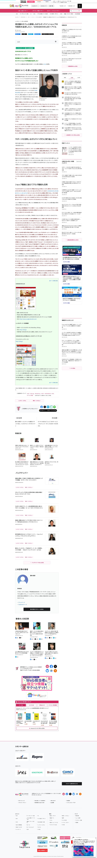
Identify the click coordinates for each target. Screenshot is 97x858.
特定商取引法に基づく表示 (39, 802)
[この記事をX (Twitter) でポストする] (45, 407)
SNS (34, 13)
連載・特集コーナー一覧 (25, 17)
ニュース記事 (78, 817)
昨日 (65, 77)
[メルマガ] (47, 666)
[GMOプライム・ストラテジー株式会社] (68, 773)
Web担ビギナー (35, 5)
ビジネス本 (31, 705)
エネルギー (55, 2)
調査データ (52, 817)
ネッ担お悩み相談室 (35, 670)
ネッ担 (29, 670)
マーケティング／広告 (24, 13)
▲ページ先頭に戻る (53, 280)
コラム (51, 820)
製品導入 (47, 1)
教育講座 (62, 2)
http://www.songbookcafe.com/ (28, 319)
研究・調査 (69, 1)
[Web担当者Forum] (21, 795)
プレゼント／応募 (79, 820)
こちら (44, 64)
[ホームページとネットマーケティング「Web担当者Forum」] (65, 838)
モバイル (39, 827)
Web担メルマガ (44, 5)
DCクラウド (65, 1)
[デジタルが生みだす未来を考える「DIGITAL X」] (54, 846)
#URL (53, 393)
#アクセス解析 (30, 395)
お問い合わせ (53, 800)
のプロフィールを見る (36, 609)
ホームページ (21, 602)
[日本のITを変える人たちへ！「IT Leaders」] (54, 842)
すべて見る (73, 368)
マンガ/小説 (64, 820)
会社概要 (52, 802)
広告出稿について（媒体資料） (40, 800)
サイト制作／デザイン (54, 13)
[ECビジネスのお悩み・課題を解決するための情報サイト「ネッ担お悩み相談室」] (42, 851)
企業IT (54, 1)
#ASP (28, 393)
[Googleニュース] (51, 670)
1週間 (72, 77)
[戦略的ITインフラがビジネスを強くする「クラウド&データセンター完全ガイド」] (42, 838)
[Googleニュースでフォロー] (77, 794)
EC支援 (65, 2)
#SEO (42, 393)
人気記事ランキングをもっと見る (73, 135)
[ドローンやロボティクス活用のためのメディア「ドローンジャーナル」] (65, 846)
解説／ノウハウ (52, 815)
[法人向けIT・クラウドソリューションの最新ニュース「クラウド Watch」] (42, 842)
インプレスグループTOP (71, 802)
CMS (61, 13)
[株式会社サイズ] (52, 773)
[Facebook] (51, 666)
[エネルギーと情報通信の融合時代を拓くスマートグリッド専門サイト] (65, 842)
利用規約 (68, 800)
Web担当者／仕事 (79, 13)
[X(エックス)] (55, 666)
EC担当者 (39, 1)
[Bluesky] (73, 794)
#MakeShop (38, 393)
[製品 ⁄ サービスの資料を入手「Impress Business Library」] (42, 846)
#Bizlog (32, 393)
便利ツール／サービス (54, 822)
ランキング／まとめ (53, 824)
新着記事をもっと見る (72, 66)
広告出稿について (71, 5)
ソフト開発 (57, 1)
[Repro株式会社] (37, 757)
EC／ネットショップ (30, 827)
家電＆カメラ (42, 705)
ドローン (58, 2)
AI (30, 13)
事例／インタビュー (65, 815)
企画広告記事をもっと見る (72, 240)
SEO (17, 13)
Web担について (63, 5)
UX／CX (28, 824)
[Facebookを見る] (67, 794)
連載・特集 (51, 5)
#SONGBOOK (48, 393)
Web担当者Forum (21, 5)
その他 (39, 829)
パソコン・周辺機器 (53, 705)
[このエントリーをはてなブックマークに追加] (48, 407)
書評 (63, 817)
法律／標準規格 (19, 824)
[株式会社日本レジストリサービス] (22, 773)
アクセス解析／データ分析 (42, 13)
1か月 (78, 77)
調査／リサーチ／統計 (68, 13)
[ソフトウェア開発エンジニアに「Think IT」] (54, 838)
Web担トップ (17, 17)
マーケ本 (21, 705)
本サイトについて (22, 800)
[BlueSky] (47, 670)
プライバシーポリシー (22, 802)
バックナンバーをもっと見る (38, 562)
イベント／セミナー (65, 822)
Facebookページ (22, 604)
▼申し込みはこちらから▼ (78, 845)
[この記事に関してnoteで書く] (51, 407)
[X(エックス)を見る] (70, 794)
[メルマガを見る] (63, 794)
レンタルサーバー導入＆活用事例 (36, 17)
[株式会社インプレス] (24, 844)
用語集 (77, 822)
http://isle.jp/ (23, 329)
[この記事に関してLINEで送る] (54, 407)
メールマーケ (18, 829)
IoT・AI (61, 1)
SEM (28, 829)
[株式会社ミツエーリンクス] (22, 757)
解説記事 (77, 815)
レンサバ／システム (41, 824)
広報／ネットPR (19, 827)
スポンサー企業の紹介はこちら (72, 783)
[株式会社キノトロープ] (37, 773)
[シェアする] (41, 407)
